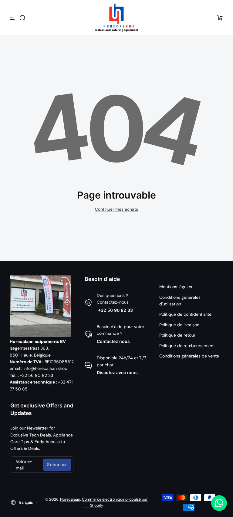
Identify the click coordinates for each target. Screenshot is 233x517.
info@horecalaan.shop (45, 368)
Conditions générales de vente (189, 356)
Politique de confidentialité (185, 314)
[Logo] (116, 17)
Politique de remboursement (187, 345)
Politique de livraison (179, 325)
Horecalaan (70, 499)
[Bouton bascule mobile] (13, 18)
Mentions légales (175, 286)
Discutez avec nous (117, 372)
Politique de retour (177, 335)
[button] (22, 18)
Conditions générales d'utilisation (180, 301)
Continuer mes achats (116, 209)
